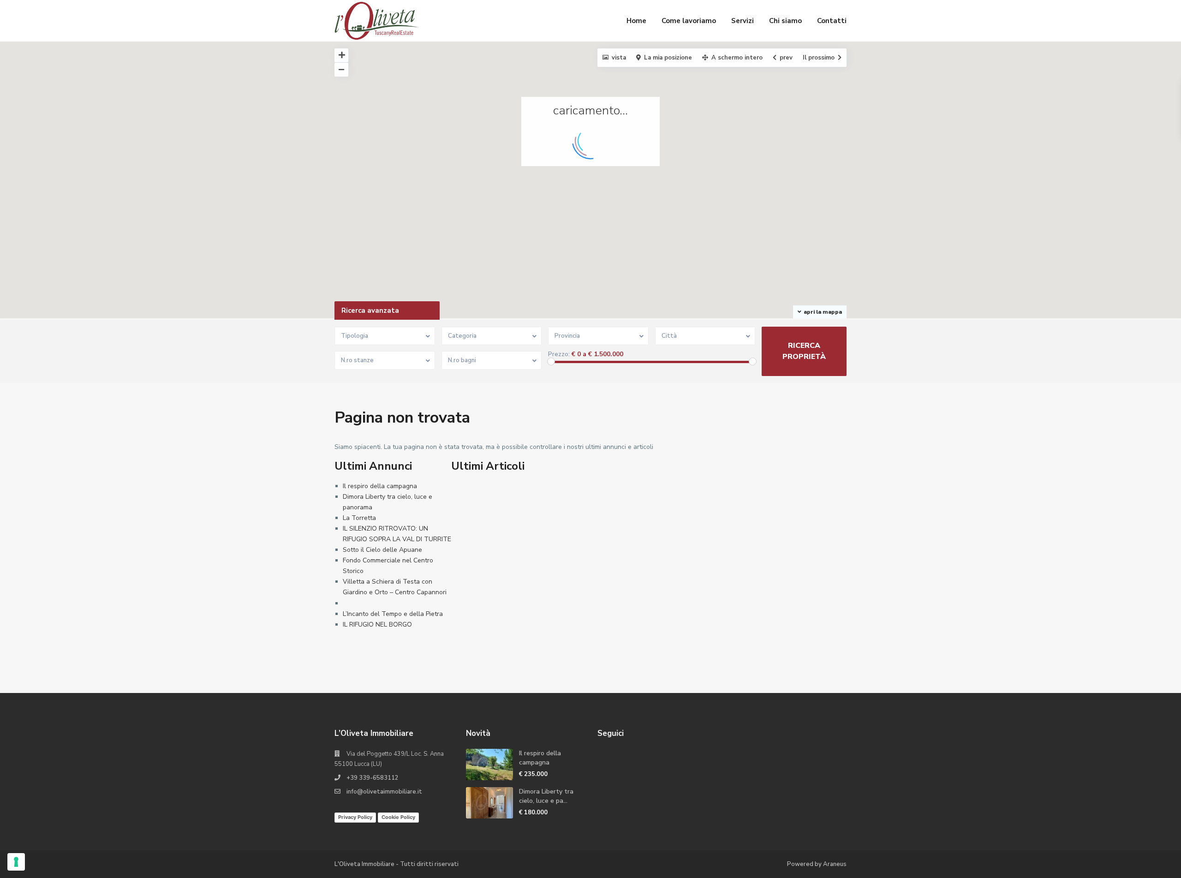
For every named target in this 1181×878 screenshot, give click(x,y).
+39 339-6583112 (372, 778)
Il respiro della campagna (380, 486)
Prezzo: (559, 355)
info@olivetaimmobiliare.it (384, 792)
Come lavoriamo (689, 20)
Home (636, 20)
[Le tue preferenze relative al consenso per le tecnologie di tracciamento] (16, 862)
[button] (929, 297)
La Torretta (359, 518)
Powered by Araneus (817, 864)
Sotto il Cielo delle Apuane (382, 549)
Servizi (742, 20)
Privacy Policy (355, 817)
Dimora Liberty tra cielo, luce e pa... (546, 796)
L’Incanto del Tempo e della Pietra (393, 613)
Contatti (832, 20)
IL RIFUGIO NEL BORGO (377, 624)
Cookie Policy (398, 817)
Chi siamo (785, 20)
